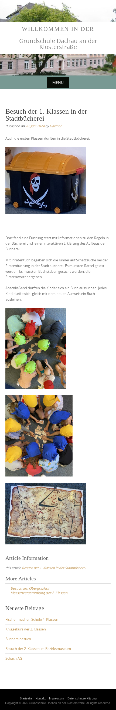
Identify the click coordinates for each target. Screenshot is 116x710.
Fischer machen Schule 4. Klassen (31, 619)
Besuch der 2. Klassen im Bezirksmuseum (38, 648)
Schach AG (13, 658)
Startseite (26, 698)
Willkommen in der (58, 28)
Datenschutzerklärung (82, 698)
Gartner (56, 126)
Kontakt (41, 698)
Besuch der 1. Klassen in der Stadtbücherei (54, 568)
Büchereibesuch (18, 638)
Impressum (56, 698)
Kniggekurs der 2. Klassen (25, 629)
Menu (58, 82)
